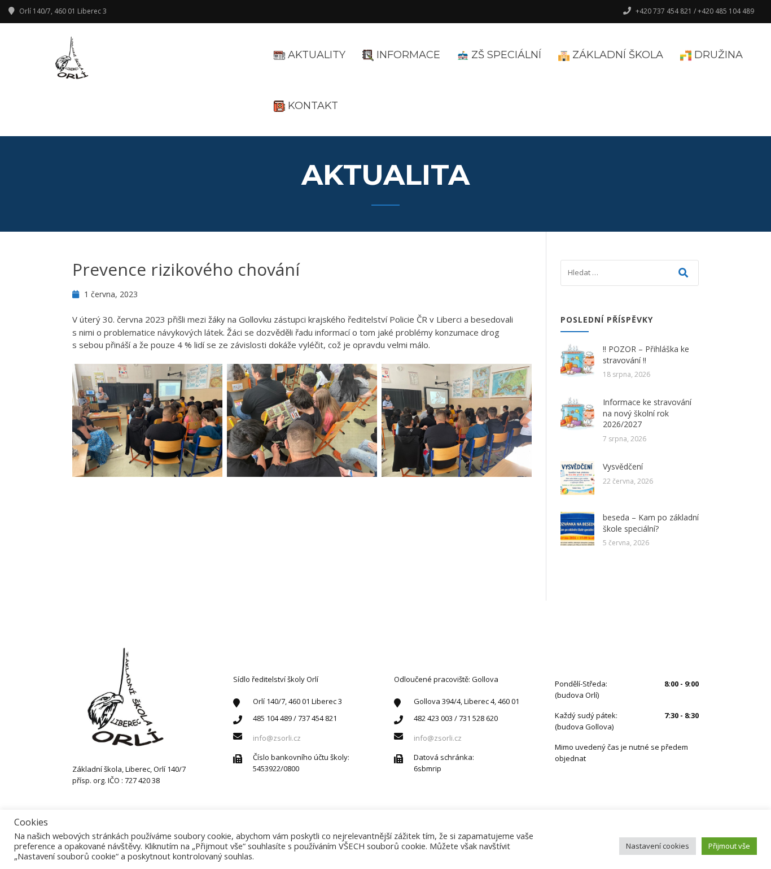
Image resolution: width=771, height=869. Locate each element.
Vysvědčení (623, 466)
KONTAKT (311, 105)
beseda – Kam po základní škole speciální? (651, 523)
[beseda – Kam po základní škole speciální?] (577, 529)
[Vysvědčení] (577, 478)
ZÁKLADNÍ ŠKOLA (616, 55)
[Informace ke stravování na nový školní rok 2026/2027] (577, 414)
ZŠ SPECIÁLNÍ (504, 55)
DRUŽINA (717, 55)
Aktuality (315, 55)
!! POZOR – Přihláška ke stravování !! (646, 355)
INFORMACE (407, 55)
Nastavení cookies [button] (657, 846)
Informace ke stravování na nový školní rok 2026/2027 (647, 413)
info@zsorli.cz (277, 738)
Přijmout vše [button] (729, 846)
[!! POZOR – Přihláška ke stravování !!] (577, 360)
